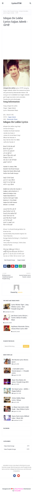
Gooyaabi (17, 491)
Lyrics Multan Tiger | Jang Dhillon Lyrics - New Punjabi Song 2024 (19, 307)
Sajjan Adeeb (12, 117)
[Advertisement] (16, 45)
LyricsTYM (16, 3)
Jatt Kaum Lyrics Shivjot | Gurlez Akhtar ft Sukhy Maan (19, 318)
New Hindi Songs (16, 446)
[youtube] (18, 475)
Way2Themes (19, 489)
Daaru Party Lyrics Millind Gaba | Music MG (20, 417)
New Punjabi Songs (13, 11)
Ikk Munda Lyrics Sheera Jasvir (20, 361)
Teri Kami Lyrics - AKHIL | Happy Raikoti (20, 390)
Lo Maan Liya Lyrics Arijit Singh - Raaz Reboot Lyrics (20, 408)
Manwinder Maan (12, 119)
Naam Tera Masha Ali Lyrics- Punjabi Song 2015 (20, 381)
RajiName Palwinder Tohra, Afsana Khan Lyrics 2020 (20, 328)
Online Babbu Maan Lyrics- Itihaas (18, 399)
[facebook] (14, 475)
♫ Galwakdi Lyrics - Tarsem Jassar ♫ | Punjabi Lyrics (20, 371)
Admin (19, 292)
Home (5, 11)
